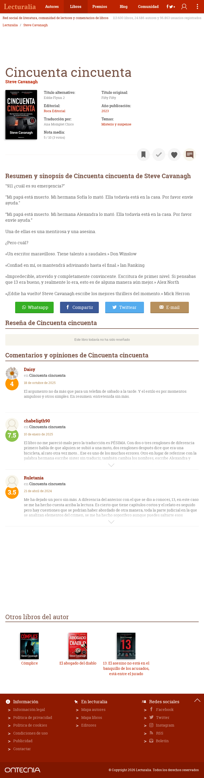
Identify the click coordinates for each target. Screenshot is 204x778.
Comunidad (148, 6)
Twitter (162, 717)
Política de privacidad (32, 717)
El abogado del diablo (78, 663)
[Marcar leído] (158, 154)
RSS (159, 733)
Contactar (22, 748)
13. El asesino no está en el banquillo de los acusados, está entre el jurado (126, 668)
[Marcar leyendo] (143, 154)
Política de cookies (30, 725)
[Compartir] (170, 6)
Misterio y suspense (116, 124)
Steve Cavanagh (35, 25)
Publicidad (22, 740)
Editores (88, 725)
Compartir (83, 307)
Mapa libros (91, 717)
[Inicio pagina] (197, 700)
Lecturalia (10, 25)
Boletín (162, 740)
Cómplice (29, 663)
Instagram (164, 725)
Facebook (164, 709)
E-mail (173, 307)
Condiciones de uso (30, 733)
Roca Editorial (54, 111)
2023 (105, 111)
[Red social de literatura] (20, 6)
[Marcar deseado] (174, 154)
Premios (99, 6)
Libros (75, 6)
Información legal (29, 709)
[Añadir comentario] (189, 154)
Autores (52, 6)
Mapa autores (93, 709)
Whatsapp (38, 307)
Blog (124, 6)
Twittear (128, 307)
